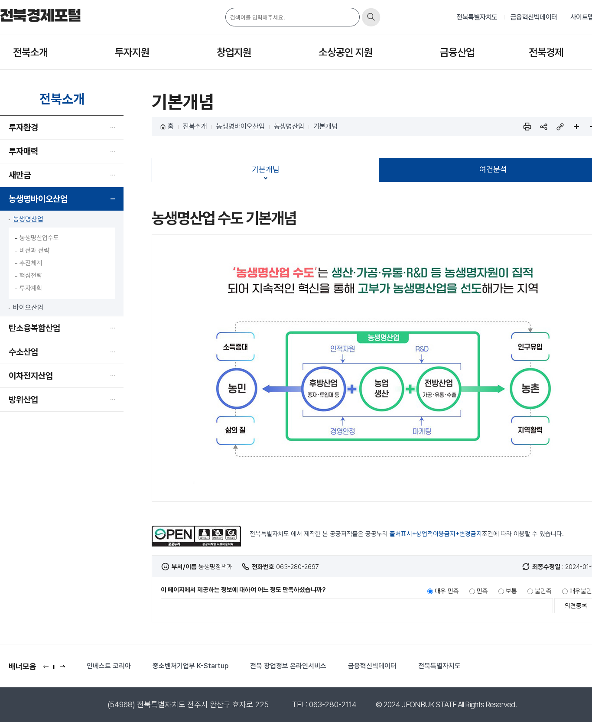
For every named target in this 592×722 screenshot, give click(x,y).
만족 (482, 591)
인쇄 (526, 126)
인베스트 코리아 (109, 666)
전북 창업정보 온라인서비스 (288, 666)
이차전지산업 (31, 376)
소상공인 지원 (346, 52)
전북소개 (30, 52)
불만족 (543, 591)
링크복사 (559, 126)
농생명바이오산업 (38, 199)
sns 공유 (543, 126)
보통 (511, 591)
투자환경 (23, 127)
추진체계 (31, 263)
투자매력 (23, 151)
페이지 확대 (576, 126)
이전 (48, 669)
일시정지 (56, 669)
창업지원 (234, 52)
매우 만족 (447, 591)
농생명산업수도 (39, 238)
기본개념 (325, 126)
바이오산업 (28, 307)
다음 (64, 669)
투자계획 (31, 288)
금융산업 (457, 52)
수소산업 (23, 352)
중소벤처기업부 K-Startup (190, 666)
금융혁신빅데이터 (534, 17)
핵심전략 (31, 276)
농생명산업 (28, 219)
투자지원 (132, 52)
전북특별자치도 (477, 17)
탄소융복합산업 (34, 328)
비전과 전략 (34, 250)
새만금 (20, 175)
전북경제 (546, 52)
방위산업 (23, 399)
